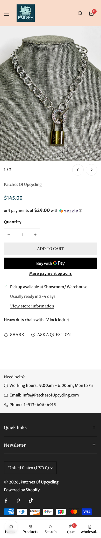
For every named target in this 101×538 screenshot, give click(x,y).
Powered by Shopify (22, 489)
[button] (91, 13)
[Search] (80, 13)
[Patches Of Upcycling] (26, 13)
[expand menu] (6, 13)
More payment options (50, 273)
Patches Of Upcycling (23, 184)
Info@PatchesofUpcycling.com (51, 395)
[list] (50, 101)
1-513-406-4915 (40, 404)
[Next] (91, 170)
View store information (32, 306)
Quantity (12, 221)
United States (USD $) (28, 468)
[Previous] (78, 170)
